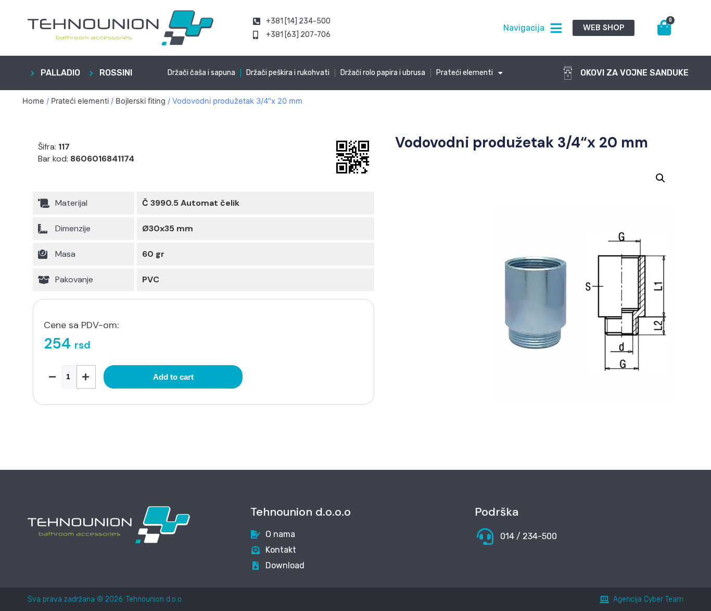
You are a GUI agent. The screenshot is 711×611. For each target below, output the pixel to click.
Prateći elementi (464, 72)
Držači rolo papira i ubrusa (382, 72)
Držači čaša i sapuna (201, 72)
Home (33, 101)
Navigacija (523, 28)
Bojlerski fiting (141, 101)
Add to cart (173, 376)
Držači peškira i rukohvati (287, 72)
